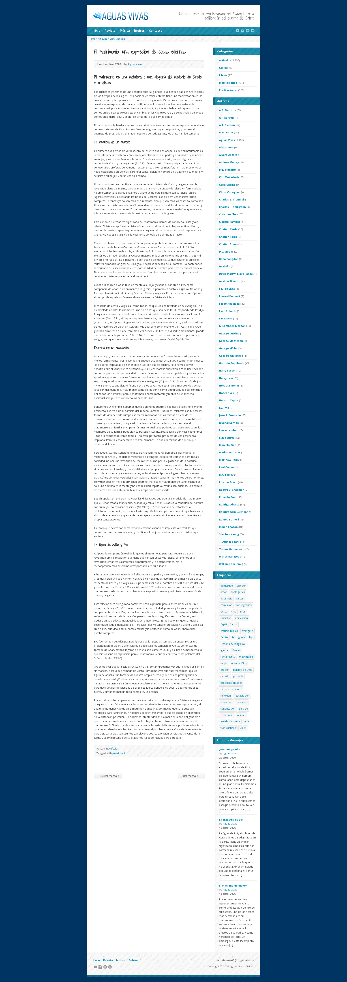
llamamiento (227, 656)
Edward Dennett (229, 296)
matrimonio (119, 753)
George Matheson (231, 341)
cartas (239, 598)
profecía (238, 676)
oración (224, 669)
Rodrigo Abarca (229, 504)
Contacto (155, 31)
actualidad (226, 585)
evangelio (247, 631)
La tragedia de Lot (231, 819)
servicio (243, 708)
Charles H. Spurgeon (232, 207)
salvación (241, 702)
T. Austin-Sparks (230, 541)
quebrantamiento (230, 689)
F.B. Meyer (225, 318)
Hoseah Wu (226, 393)
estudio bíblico (229, 631)
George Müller (228, 348)
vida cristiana (228, 728)
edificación (241, 618)
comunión (226, 605)
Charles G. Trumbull (232, 199)
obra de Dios (239, 663)
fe (233, 637)
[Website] (247, 30)
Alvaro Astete (228, 155)
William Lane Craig (231, 564)
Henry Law (226, 378)
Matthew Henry (229, 460)
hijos (252, 637)
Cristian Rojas (228, 236)
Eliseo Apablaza (229, 303)
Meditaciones (228, 82)
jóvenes (236, 650)
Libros (223, 75)
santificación (227, 708)
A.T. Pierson (227, 125)
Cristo (224, 611)
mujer (223, 663)
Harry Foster (227, 370)
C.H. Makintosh (229, 177)
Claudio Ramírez (229, 221)
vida (246, 721)
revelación (226, 702)
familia (224, 637)
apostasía (226, 598)
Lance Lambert (229, 430)
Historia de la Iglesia (232, 644)
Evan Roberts (227, 311)
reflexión (225, 695)
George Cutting (229, 333)
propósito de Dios (231, 682)
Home (92, 38)
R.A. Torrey (226, 475)
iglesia (224, 650)
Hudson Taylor (228, 400)
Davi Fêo (224, 266)
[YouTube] (237, 30)
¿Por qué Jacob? (229, 749)
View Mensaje (117, 38)
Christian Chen (228, 214)
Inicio (96, 31)
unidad (241, 715)
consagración (244, 605)
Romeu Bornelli (229, 519)
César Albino (227, 184)
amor (223, 592)
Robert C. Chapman (231, 489)
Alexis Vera (226, 147)
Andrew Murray (229, 162)
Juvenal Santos (229, 422)
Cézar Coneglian (229, 192)
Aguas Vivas (135, 64)
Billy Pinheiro (227, 169)
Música (125, 31)
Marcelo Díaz (227, 445)
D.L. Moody (226, 251)
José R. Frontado (230, 415)
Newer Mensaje (107, 776)
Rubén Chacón (228, 527)
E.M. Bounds (227, 289)
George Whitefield (231, 355)
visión (243, 728)
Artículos (102, 38)
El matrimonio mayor (233, 885)
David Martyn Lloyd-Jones (236, 274)
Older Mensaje (191, 776)
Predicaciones (228, 90)
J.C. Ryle (224, 407)
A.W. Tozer (226, 132)
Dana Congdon (228, 259)
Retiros (139, 31)
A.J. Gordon (226, 117)
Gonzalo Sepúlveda (231, 363)
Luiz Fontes (226, 437)
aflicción (241, 585)
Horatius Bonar (229, 385)
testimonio (227, 715)
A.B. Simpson (227, 110)
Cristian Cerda (228, 229)
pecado (225, 676)
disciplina (225, 618)
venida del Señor (230, 721)
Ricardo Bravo (228, 482)
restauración (242, 695)
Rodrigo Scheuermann (233, 512)
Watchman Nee (229, 556)
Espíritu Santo (228, 624)
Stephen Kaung (229, 534)
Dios (242, 611)
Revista (110, 31)
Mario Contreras (230, 452)
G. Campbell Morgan (232, 326)
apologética (238, 592)
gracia (241, 637)
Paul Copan (226, 467)
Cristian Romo (228, 244)
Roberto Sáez (228, 497)
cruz (233, 611)
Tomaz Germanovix (232, 549)
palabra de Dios (242, 669)
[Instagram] (242, 30)
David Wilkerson (229, 281)
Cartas (223, 67)
